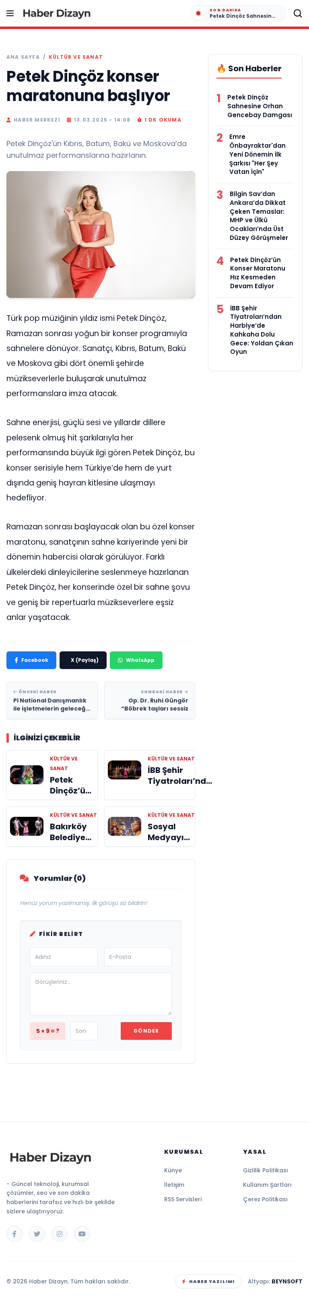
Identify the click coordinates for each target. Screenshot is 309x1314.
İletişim (174, 1185)
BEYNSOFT (287, 1281)
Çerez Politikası (265, 1199)
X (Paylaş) (85, 660)
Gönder (146, 1030)
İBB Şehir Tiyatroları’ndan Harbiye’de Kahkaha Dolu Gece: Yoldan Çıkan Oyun (261, 330)
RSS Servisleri (183, 1199)
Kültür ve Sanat (76, 57)
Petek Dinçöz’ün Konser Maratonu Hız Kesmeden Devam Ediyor (257, 273)
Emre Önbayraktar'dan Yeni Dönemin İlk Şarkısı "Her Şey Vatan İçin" (257, 154)
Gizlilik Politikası (265, 1170)
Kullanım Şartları (267, 1185)
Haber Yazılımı (212, 1281)
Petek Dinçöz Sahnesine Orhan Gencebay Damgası (259, 106)
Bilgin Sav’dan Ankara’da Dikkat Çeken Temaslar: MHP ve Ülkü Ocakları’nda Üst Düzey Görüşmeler (259, 216)
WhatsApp (140, 660)
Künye (173, 1170)
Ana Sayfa (23, 57)
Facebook (34, 660)
